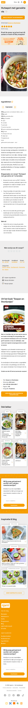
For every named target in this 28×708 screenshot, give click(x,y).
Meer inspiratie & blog (14, 593)
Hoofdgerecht (14, 267)
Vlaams (6, 269)
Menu (15, 2)
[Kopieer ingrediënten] (12, 102)
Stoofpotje (22, 267)
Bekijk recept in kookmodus (13, 17)
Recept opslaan (9, 283)
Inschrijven (14, 505)
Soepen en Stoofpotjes (14, 23)
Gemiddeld (14, 262)
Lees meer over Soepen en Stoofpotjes (14, 394)
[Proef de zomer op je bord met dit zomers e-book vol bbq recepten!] (14, 41)
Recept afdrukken (9, 280)
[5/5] (6, 26)
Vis (3, 269)
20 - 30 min (5, 262)
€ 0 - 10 (22, 262)
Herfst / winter (6, 267)
